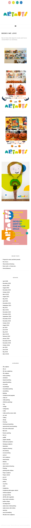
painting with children (8, 470)
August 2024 (6, 287)
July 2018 (5, 347)
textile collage (6, 501)
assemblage (6, 386)
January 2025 (6, 285)
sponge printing (7, 494)
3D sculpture (6, 373)
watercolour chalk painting (9, 505)
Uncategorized (6, 503)
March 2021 (6, 309)
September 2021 (7, 305)
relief (4, 486)
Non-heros (5, 261)
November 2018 (7, 342)
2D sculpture (6, 366)
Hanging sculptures (7, 444)
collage (4, 406)
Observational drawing (8, 264)
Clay (4, 404)
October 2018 (6, 345)
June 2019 (5, 329)
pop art (4, 477)
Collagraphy (6, 408)
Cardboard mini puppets (9, 395)
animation (5, 377)
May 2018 (5, 351)
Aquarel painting (7, 380)
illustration (5, 446)
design (4, 419)
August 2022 (6, 296)
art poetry (5, 384)
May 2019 (5, 332)
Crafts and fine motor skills (9, 413)
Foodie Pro (13, 525)
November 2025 (7, 283)
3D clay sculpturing (7, 371)
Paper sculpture (7, 472)
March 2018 (6, 354)
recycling (5, 483)
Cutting (4, 417)
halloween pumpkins (8, 441)
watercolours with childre (9, 508)
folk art (4, 435)
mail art (5, 455)
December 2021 (7, 303)
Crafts (4, 410)
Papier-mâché (6, 474)
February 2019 (6, 336)
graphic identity (7, 439)
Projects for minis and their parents (11, 259)
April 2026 (5, 281)
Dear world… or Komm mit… (9, 266)
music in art (6, 463)
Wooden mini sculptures (9, 514)
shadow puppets (7, 492)
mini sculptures (6, 457)
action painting (6, 375)
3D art (4, 369)
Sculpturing (5, 488)
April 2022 (5, 301)
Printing (5, 479)
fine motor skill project (8, 428)
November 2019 (7, 320)
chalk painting (6, 399)
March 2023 (6, 294)
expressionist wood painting (10, 426)
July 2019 (5, 327)
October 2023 (6, 292)
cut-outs (5, 415)
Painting (5, 468)
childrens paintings (7, 402)
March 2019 (6, 334)
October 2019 (6, 323)
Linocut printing (6, 452)
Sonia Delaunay (7, 268)
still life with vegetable (8, 497)
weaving (5, 510)
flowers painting (7, 433)
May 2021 (5, 307)
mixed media (6, 459)
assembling (6, 391)
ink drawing (6, 450)
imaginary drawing (7, 448)
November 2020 (7, 314)
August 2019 (6, 325)
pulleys (4, 481)
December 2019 (7, 318)
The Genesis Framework (23, 525)
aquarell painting (7, 382)
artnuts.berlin (15, 14)
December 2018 (7, 340)
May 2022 (5, 298)
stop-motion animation (8, 499)
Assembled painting (8, 388)
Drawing (5, 422)
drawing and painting (8, 424)
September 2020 (7, 316)
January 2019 (6, 338)
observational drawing (8, 466)
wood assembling (7, 512)
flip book (5, 430)
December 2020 (7, 312)
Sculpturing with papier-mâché (10, 490)
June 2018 (5, 349)
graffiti (4, 437)
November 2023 (7, 290)
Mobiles (5, 461)
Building (5, 393)
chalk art (5, 397)
